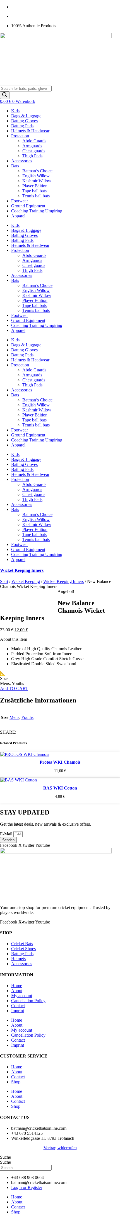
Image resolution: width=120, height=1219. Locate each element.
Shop (15, 1081)
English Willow (36, 175)
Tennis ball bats (36, 195)
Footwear (19, 200)
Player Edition (34, 185)
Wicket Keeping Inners (22, 570)
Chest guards (33, 150)
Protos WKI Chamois (60, 762)
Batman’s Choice (37, 170)
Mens (14, 717)
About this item (13, 639)
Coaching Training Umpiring (36, 210)
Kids (15, 110)
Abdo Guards (34, 140)
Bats (15, 165)
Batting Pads (22, 125)
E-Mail (6, 833)
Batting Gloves (24, 120)
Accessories (21, 160)
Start (4, 581)
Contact (18, 1005)
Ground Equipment (28, 205)
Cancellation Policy (28, 1000)
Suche (5, 1157)
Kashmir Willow (36, 180)
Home (16, 985)
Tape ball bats (34, 190)
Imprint (17, 1010)
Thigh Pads (32, 155)
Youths (27, 717)
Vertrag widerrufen (60, 1147)
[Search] (4, 95)
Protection (20, 135)
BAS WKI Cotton (60, 788)
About (16, 990)
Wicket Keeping (25, 581)
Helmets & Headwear (30, 130)
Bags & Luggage (26, 115)
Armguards (32, 145)
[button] (60, 639)
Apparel (18, 215)
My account (21, 995)
